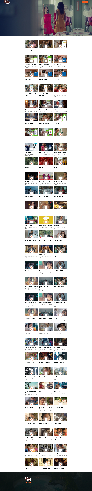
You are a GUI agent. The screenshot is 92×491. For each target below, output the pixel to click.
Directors (71, 1)
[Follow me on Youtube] (64, 478)
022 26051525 (85, 1)
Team (75, 1)
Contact (78, 1)
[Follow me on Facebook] (62, 478)
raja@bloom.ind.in (29, 484)
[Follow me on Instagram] (60, 478)
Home (64, 1)
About (67, 1)
